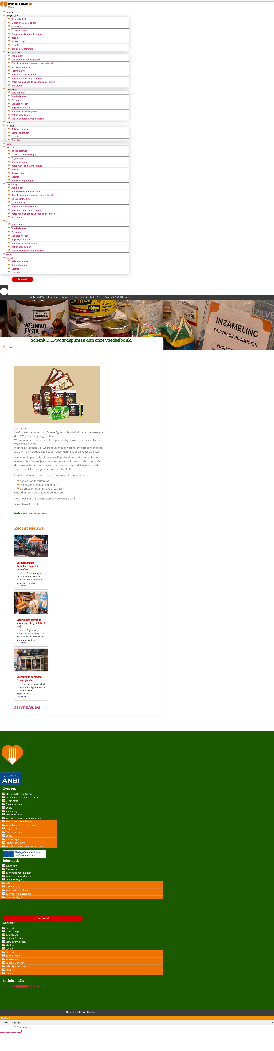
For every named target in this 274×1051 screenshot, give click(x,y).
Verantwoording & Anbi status (26, 34)
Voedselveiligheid (15, 879)
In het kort (11, 865)
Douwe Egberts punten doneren (27, 118)
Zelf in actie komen (21, 115)
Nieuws (9, 254)
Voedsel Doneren (15, 938)
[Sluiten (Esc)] (19, 1031)
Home (8, 144)
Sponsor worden (19, 103)
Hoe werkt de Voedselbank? (25, 59)
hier (130, 297)
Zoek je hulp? (13, 931)
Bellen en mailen (20, 129)
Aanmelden (17, 56)
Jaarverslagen (18, 41)
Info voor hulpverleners (18, 876)
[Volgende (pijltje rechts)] (8, 1035)
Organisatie (17, 26)
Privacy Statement (15, 814)
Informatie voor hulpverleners (26, 78)
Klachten (15, 140)
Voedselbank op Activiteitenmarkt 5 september (27, 566)
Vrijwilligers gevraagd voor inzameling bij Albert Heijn (31, 623)
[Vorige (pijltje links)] (2, 1035)
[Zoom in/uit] (2, 1031)
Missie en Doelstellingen (23, 23)
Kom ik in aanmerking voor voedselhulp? (32, 63)
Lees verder (21, 586)
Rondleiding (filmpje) (22, 180)
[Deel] (13, 1031)
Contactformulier (20, 133)
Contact (10, 928)
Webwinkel (17, 100)
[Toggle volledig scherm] (8, 1031)
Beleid (14, 37)
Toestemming (18, 70)
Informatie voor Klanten (23, 74)
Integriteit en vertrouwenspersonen (25, 818)
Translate (24, 1027)
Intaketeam (17, 217)
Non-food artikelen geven (24, 111)
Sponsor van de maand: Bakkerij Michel (29, 678)
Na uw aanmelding (21, 67)
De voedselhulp (19, 19)
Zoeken (4, 287)
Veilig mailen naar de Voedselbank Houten (33, 82)
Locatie (15, 45)
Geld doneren (18, 92)
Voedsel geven (19, 96)
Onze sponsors (19, 30)
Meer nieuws (27, 707)
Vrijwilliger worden (21, 107)
